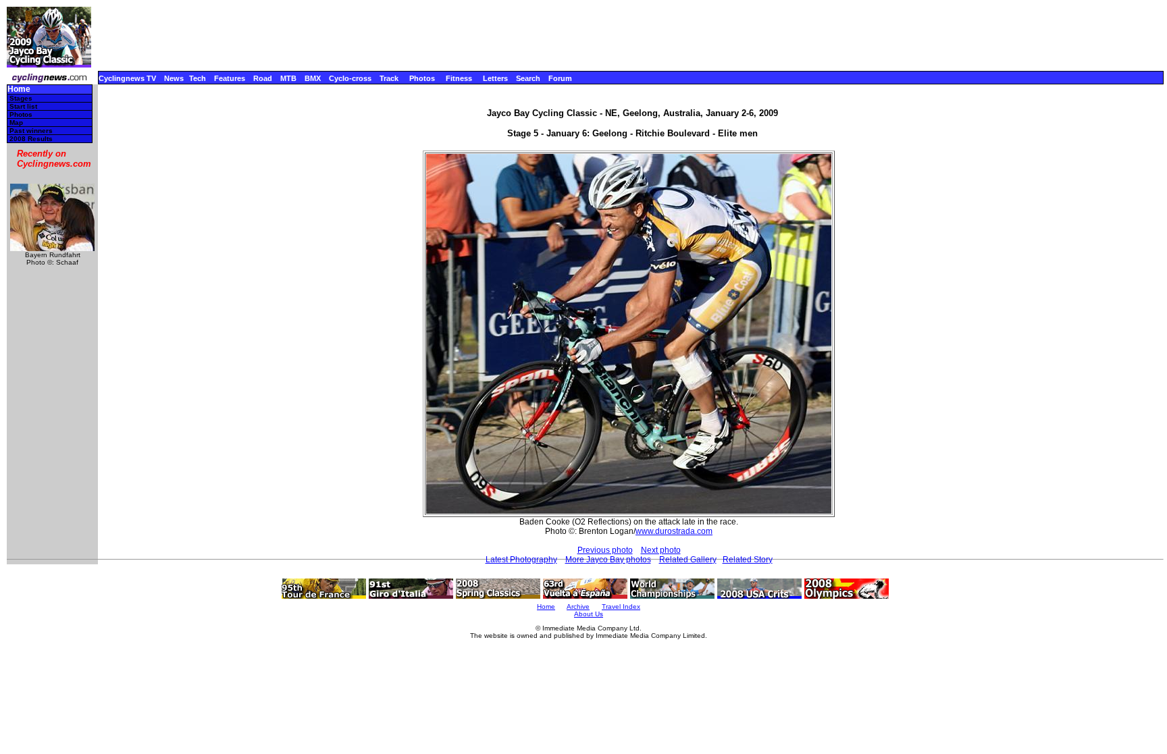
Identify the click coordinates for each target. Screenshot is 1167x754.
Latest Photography (521, 559)
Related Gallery (688, 559)
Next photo (661, 550)
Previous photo (605, 550)
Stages (20, 98)
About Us (588, 614)
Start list (23, 106)
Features (229, 78)
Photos (422, 78)
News (174, 78)
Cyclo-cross (350, 78)
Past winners (31, 130)
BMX (313, 78)
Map (16, 122)
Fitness (459, 78)
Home (18, 89)
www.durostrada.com (674, 531)
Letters (495, 78)
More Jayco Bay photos (608, 559)
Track (389, 78)
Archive (578, 606)
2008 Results (31, 138)
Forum (560, 78)
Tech (197, 78)
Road (262, 78)
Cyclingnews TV (127, 78)
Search (528, 78)
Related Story (748, 559)
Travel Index (621, 606)
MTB (288, 78)
